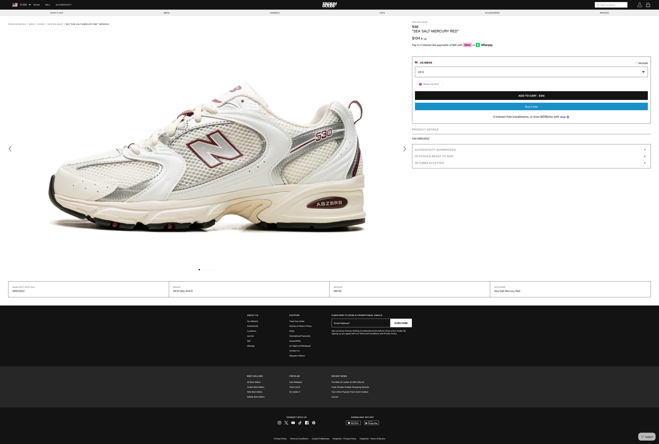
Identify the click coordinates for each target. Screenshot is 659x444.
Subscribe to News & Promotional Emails (357, 315)
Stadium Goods (17, 24)
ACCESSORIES (492, 12)
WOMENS (275, 12)
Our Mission (252, 321)
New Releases (295, 381)
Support (294, 315)
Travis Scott (294, 386)
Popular (294, 376)
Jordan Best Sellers (255, 386)
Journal (250, 335)
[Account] (640, 5)
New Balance (55, 24)
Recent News (339, 376)
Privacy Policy (280, 438)
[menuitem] (36, 5)
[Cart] (648, 5)
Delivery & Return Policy (300, 325)
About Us (252, 315)
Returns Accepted (429, 163)
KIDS (382, 12)
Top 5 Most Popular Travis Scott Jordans (350, 391)
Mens (32, 24)
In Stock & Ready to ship (434, 156)
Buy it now (531, 106)
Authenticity (63, 4)
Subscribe (401, 323)
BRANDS (604, 12)
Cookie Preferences (320, 438)
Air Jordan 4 (294, 391)
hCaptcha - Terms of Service (372, 438)
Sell (47, 4)
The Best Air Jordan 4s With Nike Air (348, 381)
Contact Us (294, 350)
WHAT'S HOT (56, 12)
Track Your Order (296, 321)
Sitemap (251, 345)
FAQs (291, 330)
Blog (37, 4)
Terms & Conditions (299, 438)
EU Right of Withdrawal (300, 345)
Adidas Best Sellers (256, 396)
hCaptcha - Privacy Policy (344, 438)
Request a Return (297, 355)
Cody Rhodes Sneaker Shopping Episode (350, 386)
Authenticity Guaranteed (435, 150)
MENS (167, 12)
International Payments (299, 335)
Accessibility (295, 340)
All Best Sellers (254, 381)
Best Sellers (255, 376)
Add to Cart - (531, 96)
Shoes (41, 24)
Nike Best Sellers (254, 391)
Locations (251, 330)
